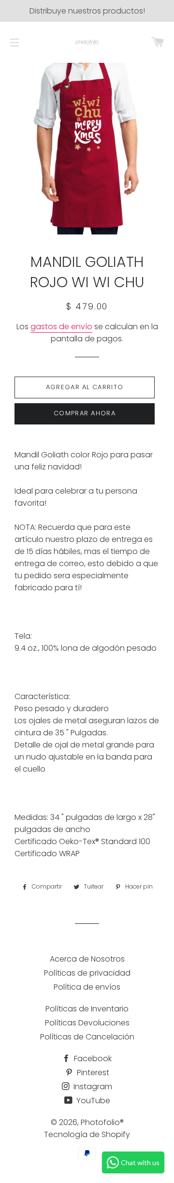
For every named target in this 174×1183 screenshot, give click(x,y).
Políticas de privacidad (87, 973)
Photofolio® (102, 1122)
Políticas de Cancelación (87, 1036)
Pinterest (92, 1072)
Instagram (92, 1086)
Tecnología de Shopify (87, 1134)
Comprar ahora (85, 413)
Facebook (92, 1058)
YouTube (92, 1100)
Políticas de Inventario (87, 1008)
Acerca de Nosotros (87, 958)
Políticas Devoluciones (87, 1022)
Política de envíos (87, 987)
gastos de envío (61, 326)
